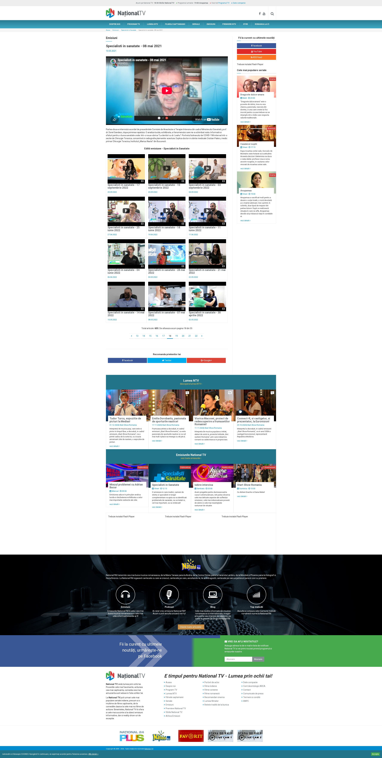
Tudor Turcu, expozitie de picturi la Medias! (125, 420)
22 (196, 336)
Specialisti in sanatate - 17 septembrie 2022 (124, 186)
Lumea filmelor (211, 701)
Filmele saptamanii (174, 697)
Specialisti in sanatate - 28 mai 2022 (166, 271)
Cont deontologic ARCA (254, 686)
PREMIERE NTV (229, 24)
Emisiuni (116, 30)
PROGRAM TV (133, 24)
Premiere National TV (176, 708)
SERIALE (196, 24)
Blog (212, 607)
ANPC (246, 701)
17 (163, 336)
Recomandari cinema (214, 697)
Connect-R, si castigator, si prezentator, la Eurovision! (253, 420)
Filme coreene (211, 690)
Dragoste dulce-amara (252, 94)
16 (157, 336)
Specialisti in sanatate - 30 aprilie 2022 (205, 314)
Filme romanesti (212, 693)
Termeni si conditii (251, 697)
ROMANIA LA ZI (262, 24)
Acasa (108, 30)
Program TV (171, 690)
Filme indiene (210, 686)
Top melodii (256, 607)
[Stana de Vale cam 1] (220, 736)
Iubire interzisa (204, 484)
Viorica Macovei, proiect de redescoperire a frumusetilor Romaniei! (212, 421)
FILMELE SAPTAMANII (175, 24)
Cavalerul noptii (248, 144)
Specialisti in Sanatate (128, 30)
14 (144, 336)
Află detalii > (93, 754)
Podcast (169, 607)
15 (150, 336)
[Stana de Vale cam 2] (250, 736)
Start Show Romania (128, 425)
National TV (148, 749)
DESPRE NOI (114, 24)
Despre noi (171, 686)
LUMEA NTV (152, 24)
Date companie (239, 3)
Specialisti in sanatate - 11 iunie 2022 (205, 229)
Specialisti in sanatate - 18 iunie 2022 (164, 229)
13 (137, 336)
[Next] (202, 336)
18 (170, 336)
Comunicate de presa (253, 693)
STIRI (245, 24)
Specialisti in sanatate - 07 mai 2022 (166, 314)
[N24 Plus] (132, 736)
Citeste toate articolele (191, 627)
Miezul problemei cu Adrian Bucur (126, 486)
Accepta (375, 754)
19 (176, 336)
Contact (247, 690)
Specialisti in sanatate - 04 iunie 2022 (124, 271)
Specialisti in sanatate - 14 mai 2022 (126, 314)
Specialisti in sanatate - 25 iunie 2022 (124, 229)
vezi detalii (245, 122)
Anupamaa (246, 190)
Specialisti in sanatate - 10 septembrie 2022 (164, 186)
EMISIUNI (211, 24)
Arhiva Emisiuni (173, 716)
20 (183, 336)
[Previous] (131, 336)
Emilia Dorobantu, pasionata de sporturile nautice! (169, 420)
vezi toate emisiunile (191, 458)
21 (189, 336)
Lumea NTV (171, 693)
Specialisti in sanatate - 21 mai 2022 (207, 271)
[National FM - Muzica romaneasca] (161, 736)
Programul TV (223, 3)
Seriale (169, 701)
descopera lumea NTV (190, 384)
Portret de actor (211, 682)
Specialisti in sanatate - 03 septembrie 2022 (205, 186)
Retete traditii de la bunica (216, 705)
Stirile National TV (174, 712)
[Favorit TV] (191, 736)
